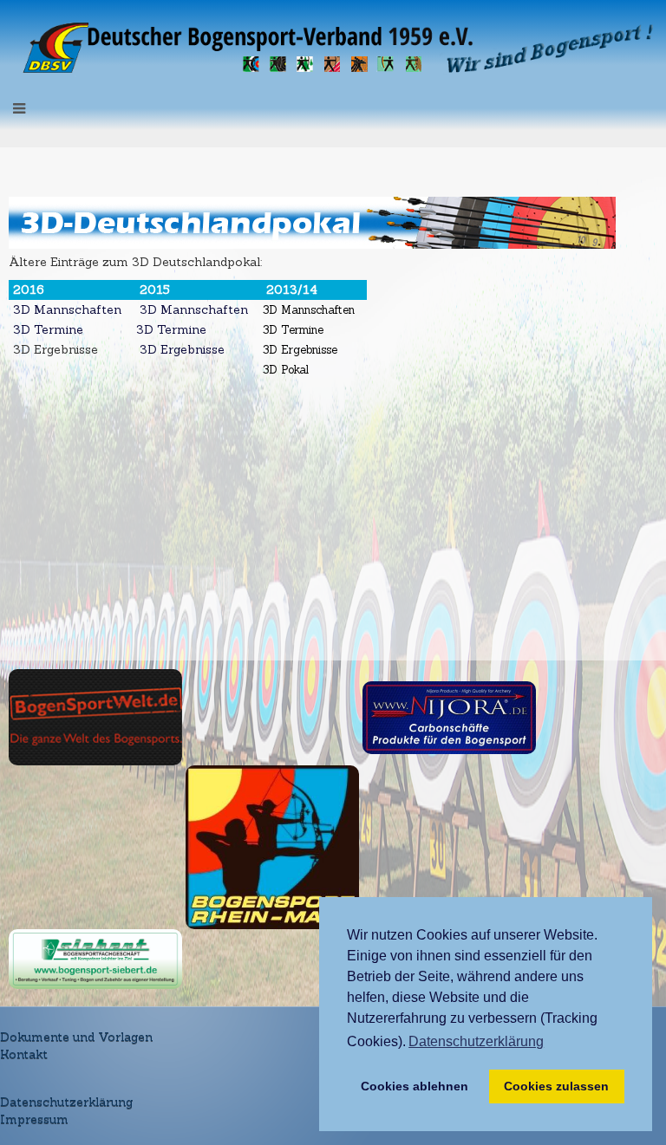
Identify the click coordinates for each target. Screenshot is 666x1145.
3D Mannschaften (65, 309)
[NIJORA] (449, 716)
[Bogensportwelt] (95, 716)
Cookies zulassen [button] (556, 1086)
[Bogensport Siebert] (95, 958)
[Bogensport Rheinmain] (272, 846)
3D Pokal (286, 369)
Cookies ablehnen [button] (414, 1086)
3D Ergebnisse (182, 349)
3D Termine (46, 329)
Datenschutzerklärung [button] (476, 1041)
